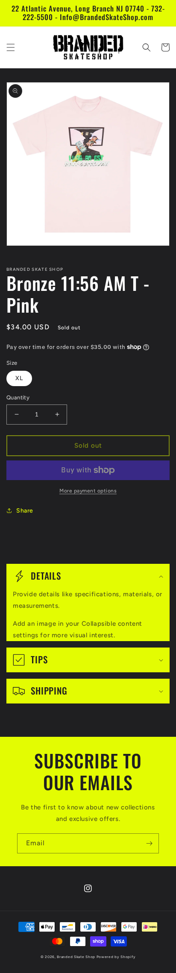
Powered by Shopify (116, 957)
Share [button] (24, 510)
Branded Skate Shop (76, 957)
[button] (10, 47)
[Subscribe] (149, 843)
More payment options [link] (88, 491)
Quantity (17, 397)
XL (19, 378)
